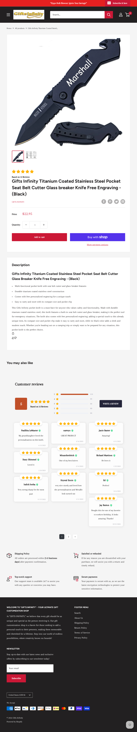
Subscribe (16, 678)
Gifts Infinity (18, 202)
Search (77, 613)
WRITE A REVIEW (111, 404)
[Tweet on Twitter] (116, 201)
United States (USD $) (17, 695)
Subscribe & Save (120, 3)
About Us (78, 618)
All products (20, 28)
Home (9, 28)
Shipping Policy (81, 623)
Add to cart (39, 237)
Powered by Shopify (14, 722)
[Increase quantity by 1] (43, 224)
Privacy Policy (80, 637)
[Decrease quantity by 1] (26, 224)
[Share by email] (122, 201)
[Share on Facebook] (103, 201)
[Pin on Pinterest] (110, 201)
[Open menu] (8, 14)
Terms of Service (82, 632)
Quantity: (16, 224)
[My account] (120, 15)
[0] (127, 15)
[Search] (109, 14)
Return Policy (80, 628)
